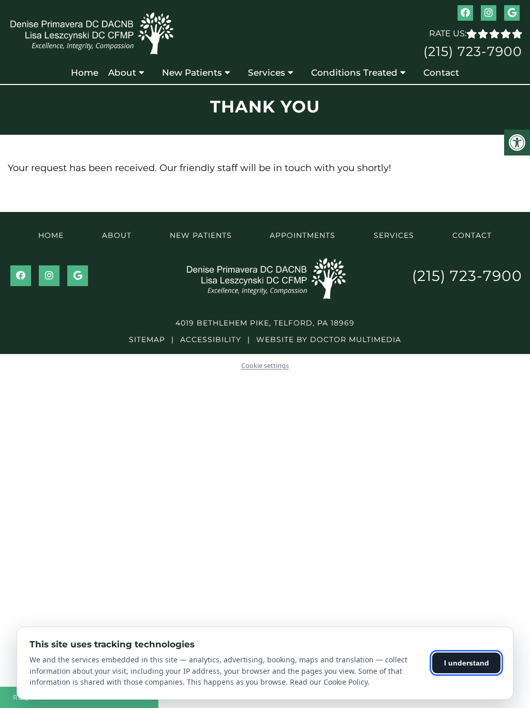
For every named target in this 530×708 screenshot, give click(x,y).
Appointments (302, 235)
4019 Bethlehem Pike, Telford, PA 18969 (265, 323)
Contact (441, 72)
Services (266, 72)
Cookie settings (265, 365)
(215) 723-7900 (472, 51)
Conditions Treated (354, 72)
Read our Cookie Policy (328, 682)
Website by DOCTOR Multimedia (328, 339)
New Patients (192, 72)
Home (84, 72)
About (122, 72)
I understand (466, 663)
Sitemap (147, 339)
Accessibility (210, 339)
